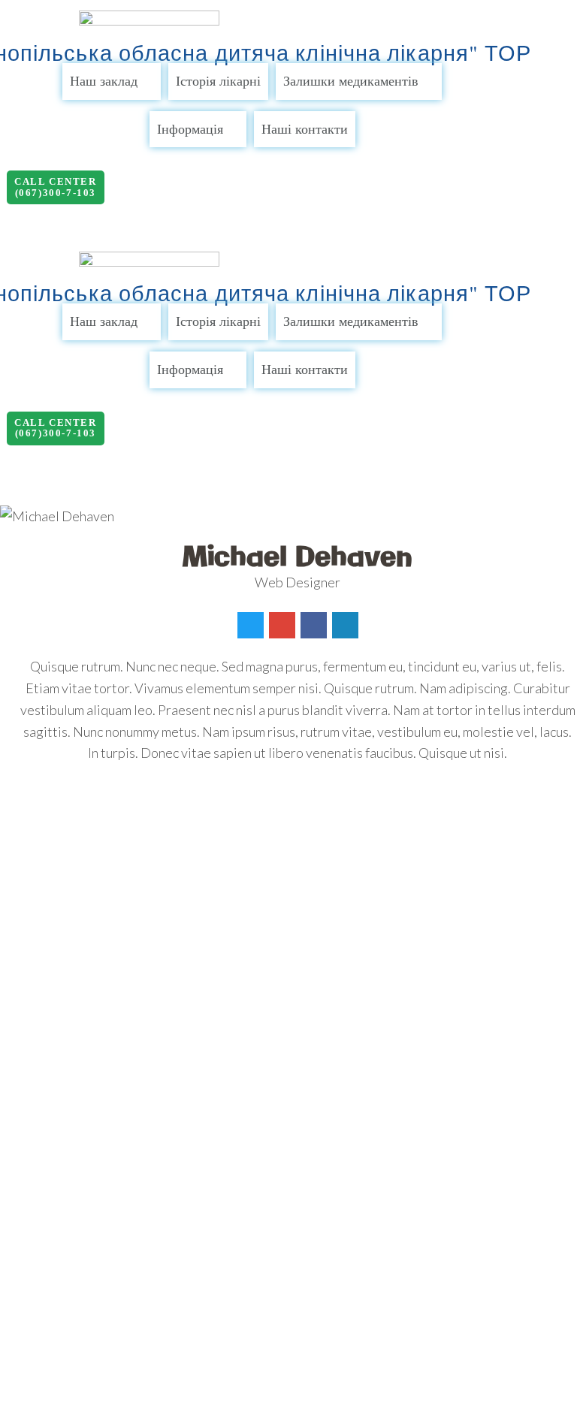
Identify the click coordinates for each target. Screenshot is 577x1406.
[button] (55, 187)
